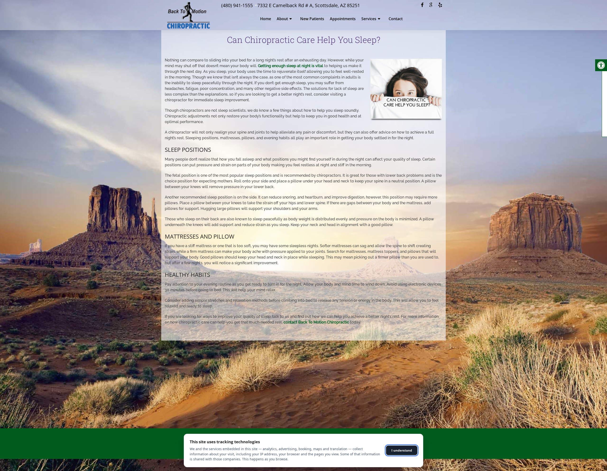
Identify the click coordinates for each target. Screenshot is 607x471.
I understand (401, 450)
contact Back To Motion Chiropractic (316, 322)
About (282, 18)
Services (368, 18)
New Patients (312, 18)
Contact (396, 18)
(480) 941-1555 (237, 5)
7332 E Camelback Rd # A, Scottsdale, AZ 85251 (308, 5)
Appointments (343, 18)
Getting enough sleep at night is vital (290, 66)
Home (265, 18)
